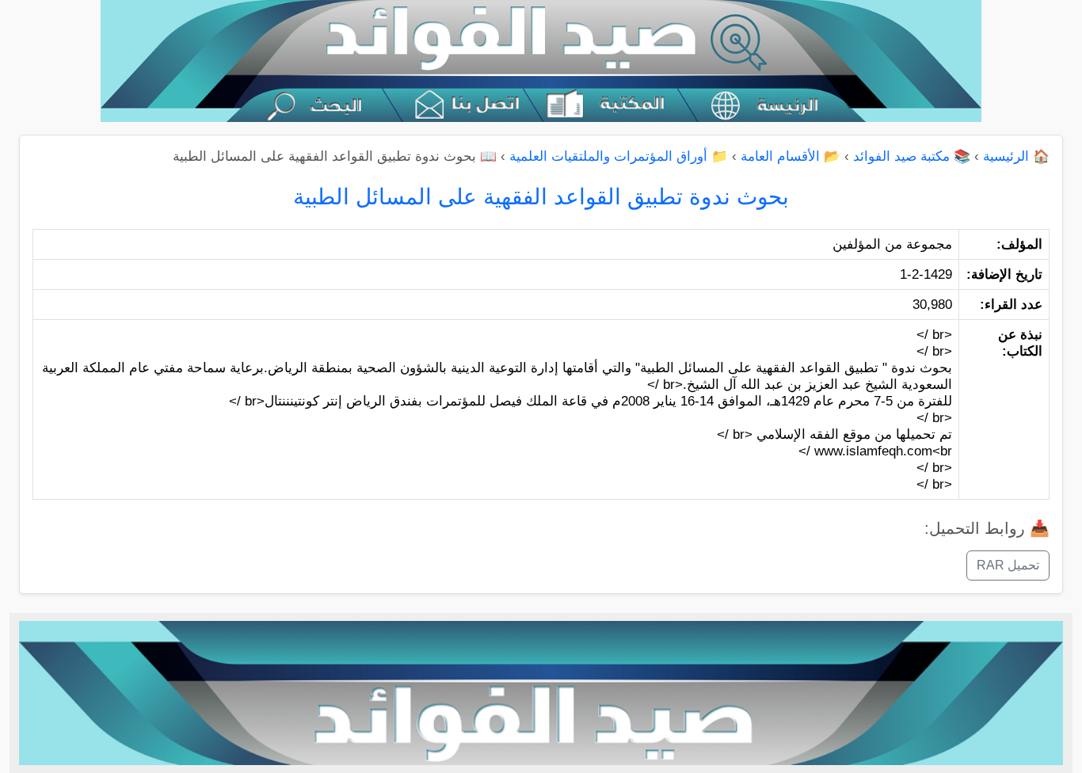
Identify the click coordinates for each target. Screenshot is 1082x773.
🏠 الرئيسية (1016, 156)
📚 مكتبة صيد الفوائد (911, 156)
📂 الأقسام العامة (790, 156)
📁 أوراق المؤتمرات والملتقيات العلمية (618, 156)
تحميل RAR (1008, 565)
